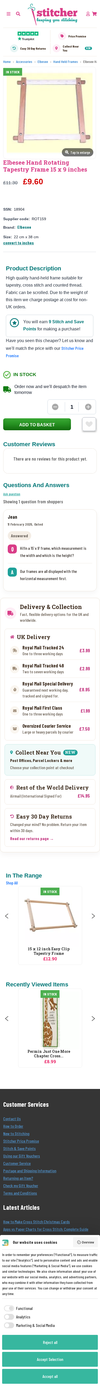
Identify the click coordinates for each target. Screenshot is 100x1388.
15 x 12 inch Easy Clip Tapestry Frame (49, 951)
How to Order (13, 1126)
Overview (88, 1242)
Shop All (12, 882)
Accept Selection (50, 1359)
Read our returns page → (32, 838)
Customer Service (17, 1163)
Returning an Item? (18, 1178)
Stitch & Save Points (19, 1148)
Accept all (50, 1376)
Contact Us (12, 1118)
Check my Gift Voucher (20, 1185)
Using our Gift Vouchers (21, 1155)
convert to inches (18, 242)
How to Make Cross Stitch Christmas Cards (36, 1221)
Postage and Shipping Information (29, 1170)
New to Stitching (16, 1133)
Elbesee (24, 226)
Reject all (50, 1342)
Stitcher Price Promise (21, 1140)
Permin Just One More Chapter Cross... (48, 1053)
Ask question (11, 494)
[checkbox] (17, 1308)
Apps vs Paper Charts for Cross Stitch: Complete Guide (45, 1229)
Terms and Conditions (20, 1192)
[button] (18, 13)
